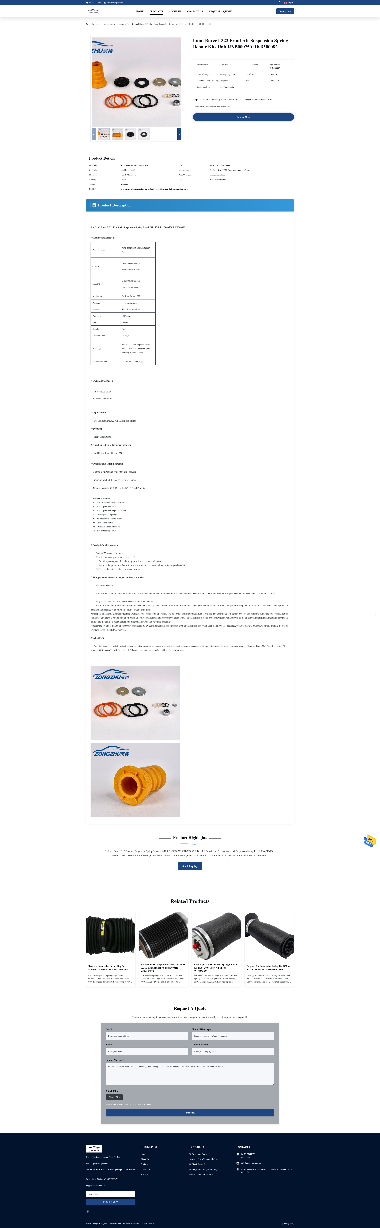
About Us (175, 11)
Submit (190, 1112)
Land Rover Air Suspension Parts (117, 24)
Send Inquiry (190, 866)
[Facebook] (279, 2)
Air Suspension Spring (198, 1154)
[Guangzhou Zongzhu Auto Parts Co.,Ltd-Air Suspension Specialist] (92, 11)
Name (109, 1044)
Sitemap (144, 1174)
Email (109, 1029)
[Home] (87, 24)
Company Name (200, 1044)
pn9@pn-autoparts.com (115, 2)
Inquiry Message (115, 1060)
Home (140, 11)
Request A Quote (220, 11)
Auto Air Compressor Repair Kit (202, 1174)
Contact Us (195, 11)
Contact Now (110, 982)
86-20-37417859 (248, 1154)
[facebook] (88, 1211)
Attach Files (112, 1091)
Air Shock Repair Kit (198, 1164)
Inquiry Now (285, 11)
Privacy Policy (289, 1223)
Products (156, 11)
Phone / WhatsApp (201, 1029)
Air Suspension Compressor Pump (203, 1169)
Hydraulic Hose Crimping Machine (203, 1159)
